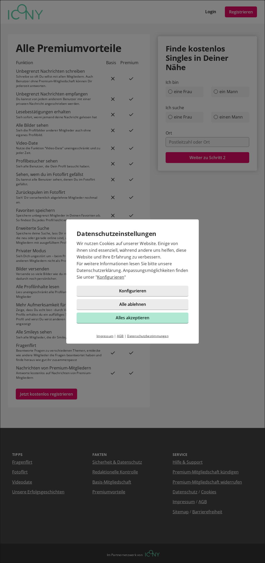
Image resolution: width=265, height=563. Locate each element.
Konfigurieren (110, 277)
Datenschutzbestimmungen (147, 336)
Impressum (105, 336)
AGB (120, 336)
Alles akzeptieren (132, 318)
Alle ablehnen (132, 304)
